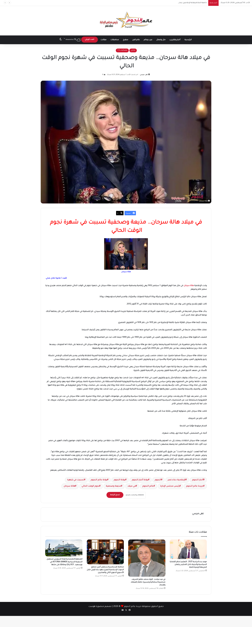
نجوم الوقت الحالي (90, 486)
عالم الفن (136, 40)
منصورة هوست (96, 606)
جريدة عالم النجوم (194, 486)
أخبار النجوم (197, 480)
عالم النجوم (148, 486)
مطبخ (125, 40)
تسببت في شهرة (75, 480)
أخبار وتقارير (175, 40)
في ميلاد (132, 486)
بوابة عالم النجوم (99, 480)
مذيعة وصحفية (113, 486)
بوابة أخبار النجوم (140, 480)
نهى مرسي (144, 75)
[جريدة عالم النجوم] (126, 21)
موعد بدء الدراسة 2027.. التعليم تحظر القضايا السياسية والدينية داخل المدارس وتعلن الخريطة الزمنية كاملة (188, 564)
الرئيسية (188, 40)
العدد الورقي (89, 40)
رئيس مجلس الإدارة (170, 486)
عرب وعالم (148, 40)
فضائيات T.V (122, 50)
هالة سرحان (189, 286)
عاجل (133, 50)
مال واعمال (161, 40)
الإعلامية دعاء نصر (177, 480)
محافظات (115, 40)
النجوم (158, 480)
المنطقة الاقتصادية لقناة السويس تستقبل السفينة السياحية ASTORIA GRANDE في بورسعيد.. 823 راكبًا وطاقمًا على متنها (64, 562)
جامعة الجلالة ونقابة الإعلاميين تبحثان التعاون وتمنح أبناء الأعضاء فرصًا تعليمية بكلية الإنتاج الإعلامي (167, 3)
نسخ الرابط (115, 495)
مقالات (103, 40)
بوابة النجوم (119, 480)
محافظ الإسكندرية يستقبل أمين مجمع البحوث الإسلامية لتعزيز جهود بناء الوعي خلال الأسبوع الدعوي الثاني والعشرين (105, 570)
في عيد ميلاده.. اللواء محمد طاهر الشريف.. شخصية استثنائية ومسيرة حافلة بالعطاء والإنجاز (148, 582)
